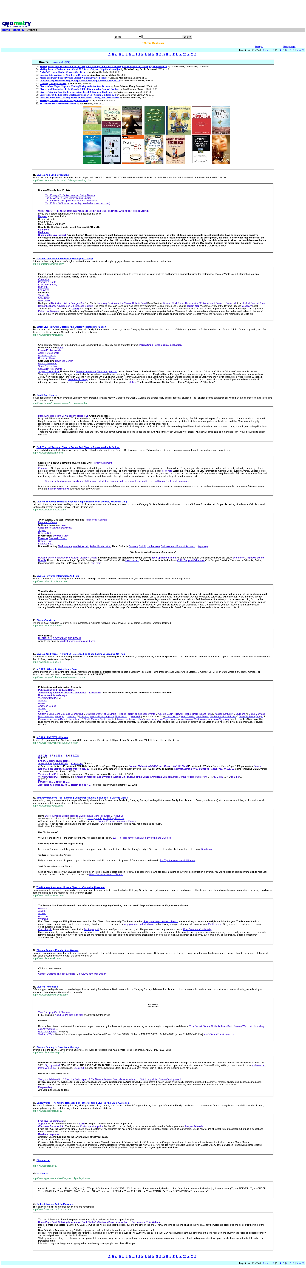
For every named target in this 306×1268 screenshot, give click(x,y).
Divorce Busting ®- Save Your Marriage (57, 1047)
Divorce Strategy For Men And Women (57, 950)
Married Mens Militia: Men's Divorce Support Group (64, 258)
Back (265, 50)
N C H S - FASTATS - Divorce (52, 737)
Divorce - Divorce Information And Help (58, 576)
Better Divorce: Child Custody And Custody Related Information (71, 327)
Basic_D (18, 29)
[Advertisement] (153, 9)
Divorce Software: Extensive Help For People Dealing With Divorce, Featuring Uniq (81, 501)
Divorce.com (43, 1160)
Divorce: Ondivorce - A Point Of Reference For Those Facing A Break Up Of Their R (81, 654)
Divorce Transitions (47, 986)
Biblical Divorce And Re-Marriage (54, 1204)
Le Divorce (42, 1173)
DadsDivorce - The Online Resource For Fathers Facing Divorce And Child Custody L (82, 1103)
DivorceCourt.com (46, 620)
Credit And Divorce (46, 395)
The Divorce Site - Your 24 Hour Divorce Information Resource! (70, 887)
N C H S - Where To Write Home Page (56, 669)
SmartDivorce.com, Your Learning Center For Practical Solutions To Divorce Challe (82, 797)
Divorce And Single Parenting (52, 175)
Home (6, 29)
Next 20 (300, 50)
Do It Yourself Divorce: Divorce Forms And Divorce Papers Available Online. (78, 447)
